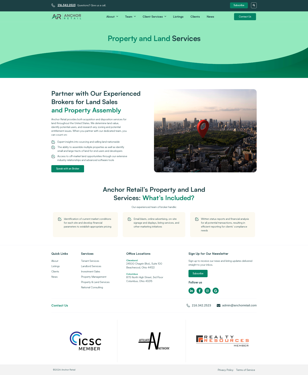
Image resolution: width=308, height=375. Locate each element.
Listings (178, 16)
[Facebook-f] (200, 291)
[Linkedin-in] (191, 291)
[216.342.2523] (53, 5)
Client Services (153, 16)
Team (128, 16)
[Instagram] (208, 291)
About (110, 16)
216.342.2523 (67, 5)
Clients (195, 16)
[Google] (216, 291)
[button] (239, 5)
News (210, 16)
